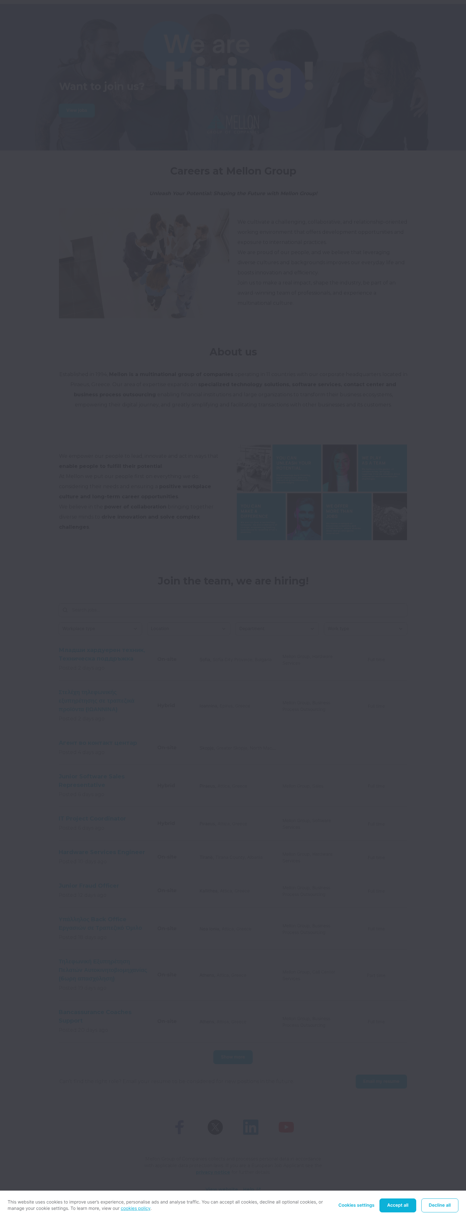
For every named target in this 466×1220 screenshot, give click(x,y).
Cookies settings (357, 1205)
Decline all (440, 1205)
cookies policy (136, 1208)
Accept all (397, 1205)
